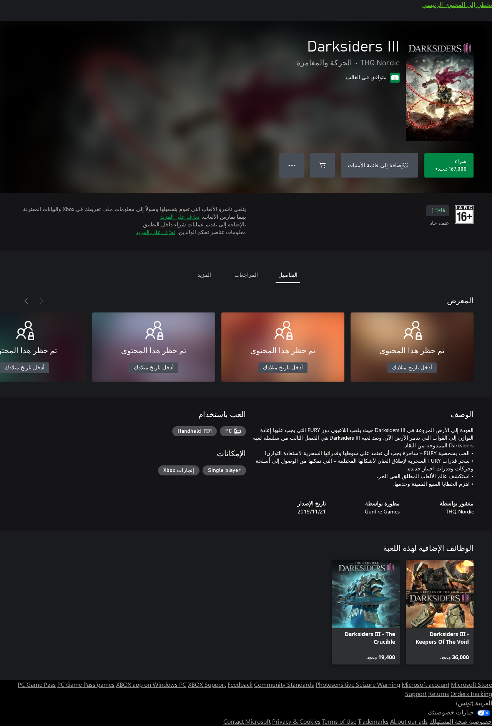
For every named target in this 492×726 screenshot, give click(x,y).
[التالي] (26, 301)
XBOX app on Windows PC (151, 684)
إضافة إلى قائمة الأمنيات (375, 165)
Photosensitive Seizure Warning (358, 684)
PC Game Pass (37, 684)
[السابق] (41, 301)
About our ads (409, 721)
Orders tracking (471, 693)
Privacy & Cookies (296, 721)
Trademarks (373, 721)
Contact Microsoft (247, 721)
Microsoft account (425, 684)
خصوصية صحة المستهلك (460, 721)
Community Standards (284, 684)
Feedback (240, 684)
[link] (440, 612)
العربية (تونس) (474, 703)
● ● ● (292, 165)
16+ (441, 210)
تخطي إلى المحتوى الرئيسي (457, 4)
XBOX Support (207, 684)
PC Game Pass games (86, 684)
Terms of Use (339, 721)
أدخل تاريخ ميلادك (412, 367)
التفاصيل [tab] (288, 274)
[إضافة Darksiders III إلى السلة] (322, 165)
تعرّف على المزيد (179, 216)
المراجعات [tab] (246, 274)
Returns (438, 693)
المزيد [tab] (204, 274)
